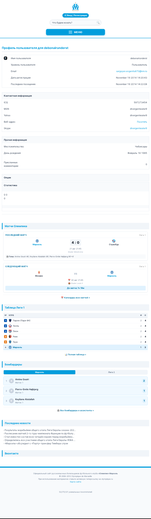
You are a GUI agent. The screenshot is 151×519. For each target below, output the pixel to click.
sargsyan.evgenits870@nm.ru (131, 71)
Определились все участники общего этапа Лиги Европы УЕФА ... (40, 440)
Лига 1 (111, 372)
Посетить (142, 121)
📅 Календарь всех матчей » (75, 297)
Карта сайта (75, 482)
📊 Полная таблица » (75, 354)
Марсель (39, 372)
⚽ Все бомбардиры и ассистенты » (75, 410)
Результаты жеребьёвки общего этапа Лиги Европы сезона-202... (40, 430)
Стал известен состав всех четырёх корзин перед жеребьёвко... (39, 436)
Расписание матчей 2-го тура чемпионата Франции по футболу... (40, 433)
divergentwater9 (138, 128)
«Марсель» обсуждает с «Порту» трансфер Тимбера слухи (36, 443)
